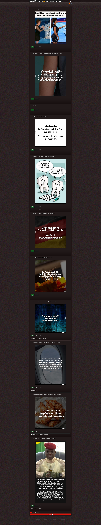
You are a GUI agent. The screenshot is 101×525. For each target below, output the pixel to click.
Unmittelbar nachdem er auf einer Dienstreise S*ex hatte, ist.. (48, 342)
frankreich (45, 49)
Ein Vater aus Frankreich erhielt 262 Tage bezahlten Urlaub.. (48, 53)
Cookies (46, 522)
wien (47, 434)
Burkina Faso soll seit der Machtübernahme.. (44, 438)
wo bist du (40, 338)
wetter (42, 49)
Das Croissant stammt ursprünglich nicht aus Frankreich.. (47, 394)
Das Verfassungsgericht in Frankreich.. (42, 257)
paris (40, 152)
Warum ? (35, 105)
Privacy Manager (53, 522)
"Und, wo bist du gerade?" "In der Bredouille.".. (44, 301)
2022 (40, 508)
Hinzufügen (59, 1)
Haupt (39, 1)
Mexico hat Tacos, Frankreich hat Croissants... (44, 213)
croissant (40, 434)
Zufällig (52, 1)
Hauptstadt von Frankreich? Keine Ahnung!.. (44, 156)
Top (43, 1)
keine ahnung (45, 209)
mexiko (49, 49)
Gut (33, 47)
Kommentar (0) (34, 49)
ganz (40, 49)
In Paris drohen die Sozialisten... (41, 116)
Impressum (49, 522)
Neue (47, 1)
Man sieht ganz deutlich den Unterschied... (43, 9)
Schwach (37, 47)
